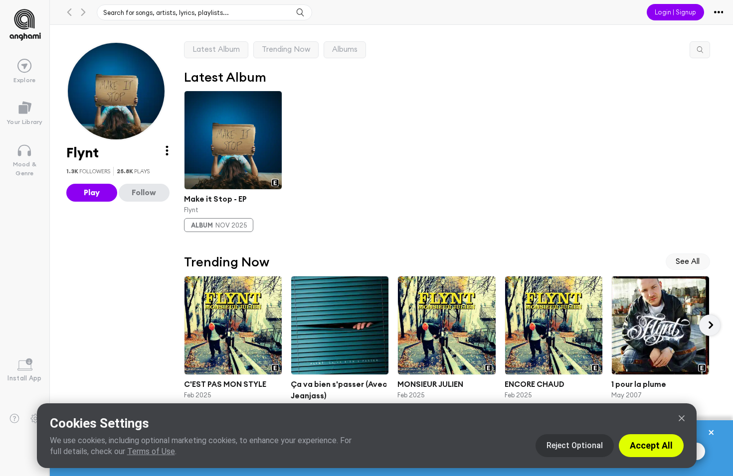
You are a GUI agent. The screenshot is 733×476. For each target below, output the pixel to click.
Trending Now (286, 49)
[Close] (682, 418)
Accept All (651, 445)
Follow (144, 192)
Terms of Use (151, 451)
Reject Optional (575, 445)
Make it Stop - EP (215, 199)
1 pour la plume (638, 384)
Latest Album (216, 49)
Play (92, 192)
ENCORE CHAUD (534, 384)
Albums (345, 49)
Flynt (191, 209)
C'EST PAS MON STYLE (225, 384)
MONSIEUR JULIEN (430, 384)
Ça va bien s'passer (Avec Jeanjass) (339, 389)
